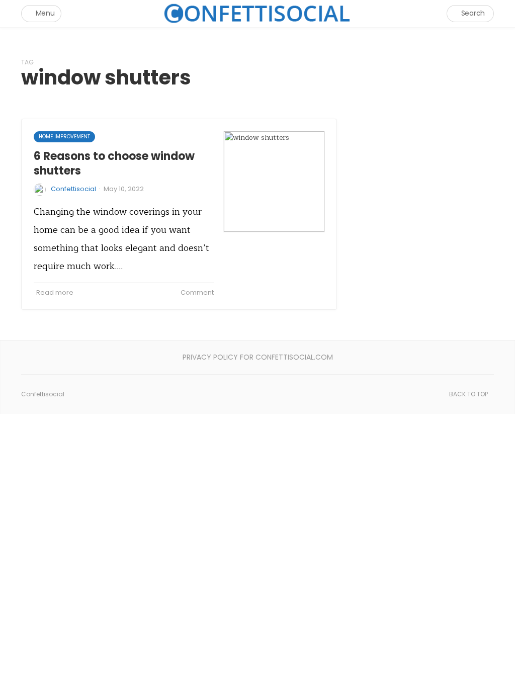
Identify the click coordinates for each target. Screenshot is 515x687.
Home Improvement (64, 136)
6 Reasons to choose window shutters (114, 163)
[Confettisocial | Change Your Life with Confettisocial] (257, 13)
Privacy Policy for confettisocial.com (258, 357)
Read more (54, 292)
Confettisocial (73, 189)
